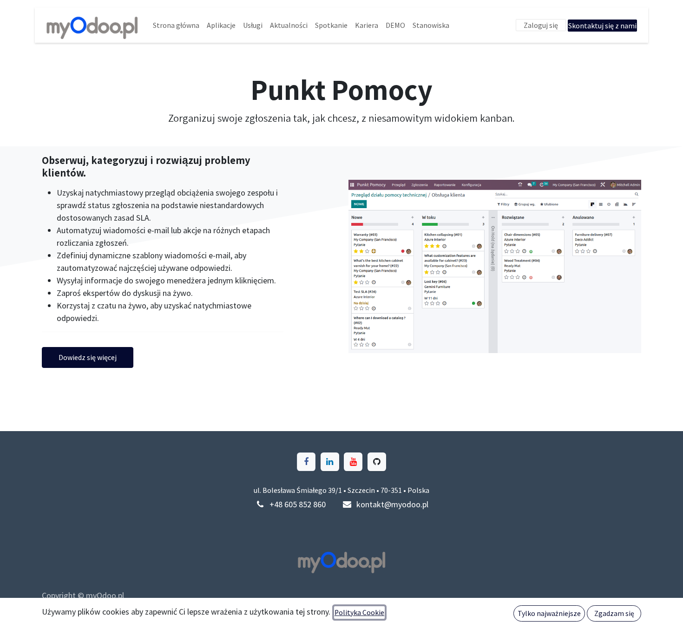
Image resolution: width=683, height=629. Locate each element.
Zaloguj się (541, 25)
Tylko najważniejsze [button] (549, 613)
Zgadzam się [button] (614, 613)
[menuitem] (176, 25)
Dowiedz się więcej (88, 357)
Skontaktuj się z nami (602, 25)
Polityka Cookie (359, 612)
